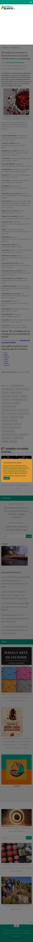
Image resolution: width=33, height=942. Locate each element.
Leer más (23, 475)
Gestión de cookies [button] (8, 475)
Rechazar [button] (17, 475)
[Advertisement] (16, 28)
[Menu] (31, 2)
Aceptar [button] (7, 478)
